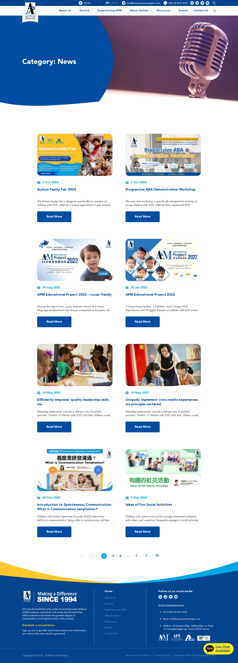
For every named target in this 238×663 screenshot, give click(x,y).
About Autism (139, 10)
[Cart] (214, 11)
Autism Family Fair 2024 (56, 189)
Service (84, 10)
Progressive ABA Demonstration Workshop (160, 189)
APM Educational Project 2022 (150, 294)
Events (183, 10)
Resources (163, 10)
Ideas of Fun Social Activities (149, 504)
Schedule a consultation (38, 625)
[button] (213, 3)
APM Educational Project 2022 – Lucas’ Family (74, 294)
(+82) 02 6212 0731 (177, 612)
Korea (91, 2)
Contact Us (200, 10)
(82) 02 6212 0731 (178, 3)
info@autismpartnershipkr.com (143, 3)
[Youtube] (207, 3)
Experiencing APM (110, 10)
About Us (65, 10)
